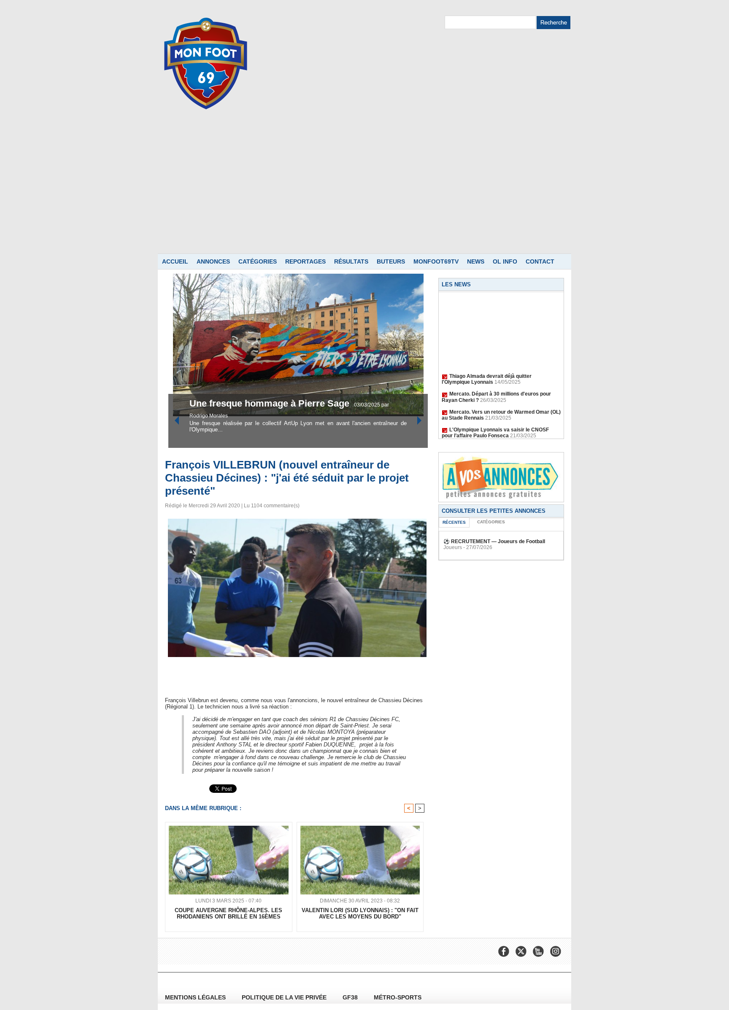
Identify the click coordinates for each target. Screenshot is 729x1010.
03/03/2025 (295, 416)
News (475, 261)
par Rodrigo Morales (332, 416)
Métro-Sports (397, 997)
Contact (540, 261)
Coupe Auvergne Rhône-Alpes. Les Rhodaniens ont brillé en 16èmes (228, 913)
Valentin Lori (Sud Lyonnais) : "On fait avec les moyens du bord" (360, 913)
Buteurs (391, 261)
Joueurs (452, 547)
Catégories (257, 261)
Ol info (505, 261)
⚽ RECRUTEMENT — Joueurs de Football (494, 541)
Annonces (213, 261)
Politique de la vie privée (285, 997)
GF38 (351, 997)
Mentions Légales (196, 997)
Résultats (351, 261)
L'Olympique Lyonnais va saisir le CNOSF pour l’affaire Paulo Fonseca (495, 424)
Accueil (175, 261)
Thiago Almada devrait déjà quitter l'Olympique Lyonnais (487, 371)
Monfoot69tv (436, 261)
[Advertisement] (364, 190)
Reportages (305, 261)
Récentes (454, 522)
